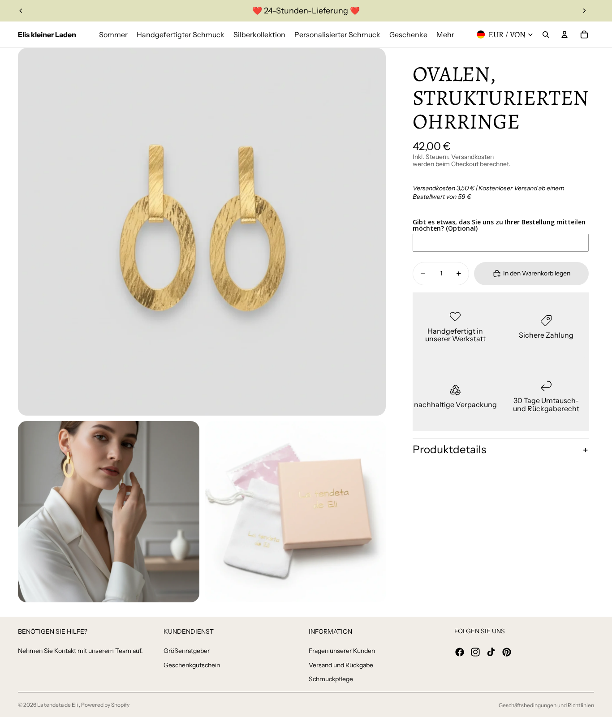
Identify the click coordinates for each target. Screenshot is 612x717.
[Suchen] (546, 34)
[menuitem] (445, 34)
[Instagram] (475, 652)
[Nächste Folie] (584, 11)
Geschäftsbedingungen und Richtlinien (546, 705)
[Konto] (564, 34)
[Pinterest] (506, 652)
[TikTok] (491, 652)
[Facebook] (459, 652)
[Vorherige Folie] (21, 11)
